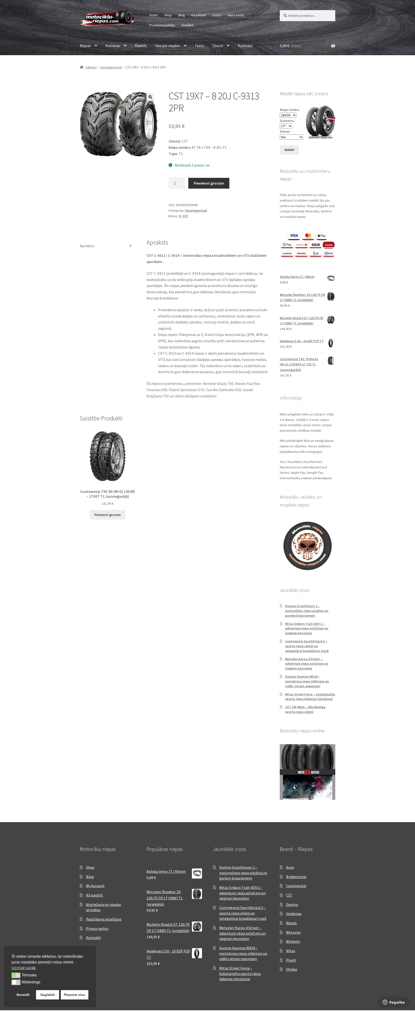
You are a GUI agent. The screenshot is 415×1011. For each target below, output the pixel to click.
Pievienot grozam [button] (107, 515)
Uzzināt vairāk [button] (24, 968)
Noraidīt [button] (23, 995)
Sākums (91, 67)
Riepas (85, 45)
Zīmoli (217, 45)
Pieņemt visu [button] (74, 995)
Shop (168, 15)
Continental (296, 885)
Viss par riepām (167, 45)
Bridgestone (296, 876)
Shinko (291, 969)
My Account (95, 885)
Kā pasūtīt (198, 15)
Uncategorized (111, 67)
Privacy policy (97, 928)
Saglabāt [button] (47, 995)
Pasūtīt (141, 45)
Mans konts (236, 15)
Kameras (112, 45)
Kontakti (188, 25)
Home (153, 15)
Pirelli (291, 960)
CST (185, 216)
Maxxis (291, 923)
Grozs (217, 15)
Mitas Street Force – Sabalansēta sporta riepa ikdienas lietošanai (310, 696)
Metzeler (293, 932)
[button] (150, 97)
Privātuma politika (162, 25)
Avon (290, 867)
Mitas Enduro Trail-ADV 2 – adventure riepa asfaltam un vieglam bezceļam (306, 628)
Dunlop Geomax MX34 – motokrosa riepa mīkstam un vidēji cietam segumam (307, 681)
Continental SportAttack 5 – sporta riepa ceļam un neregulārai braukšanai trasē (307, 646)
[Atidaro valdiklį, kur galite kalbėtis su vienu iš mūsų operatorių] (393, 1003)
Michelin (293, 941)
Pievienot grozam (209, 183)
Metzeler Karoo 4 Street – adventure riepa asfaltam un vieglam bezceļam (306, 664)
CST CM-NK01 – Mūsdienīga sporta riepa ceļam (305, 709)
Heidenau (293, 913)
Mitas (290, 950)
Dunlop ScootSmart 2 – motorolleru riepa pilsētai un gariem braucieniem (306, 611)
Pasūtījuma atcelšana (103, 919)
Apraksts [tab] (87, 245)
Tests (199, 45)
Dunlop (292, 904)
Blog (181, 15)
